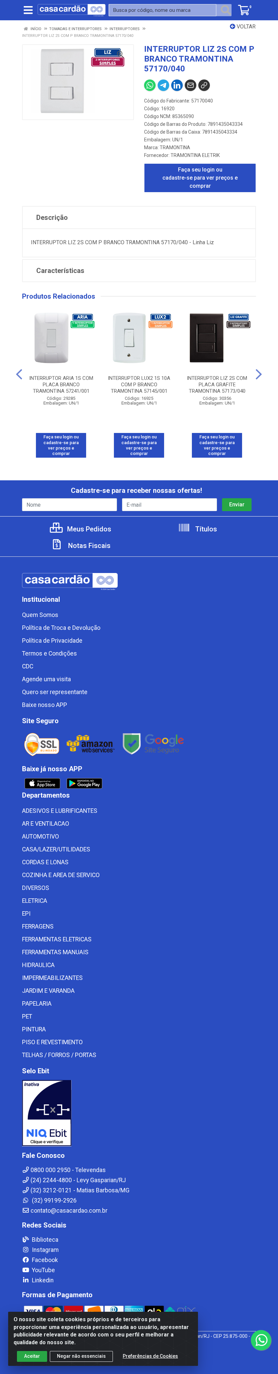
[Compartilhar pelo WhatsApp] (150, 85)
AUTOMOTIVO (40, 836)
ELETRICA (34, 900)
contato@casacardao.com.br (69, 1210)
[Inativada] (139, 1113)
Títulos (205, 529)
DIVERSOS (35, 888)
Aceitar (32, 1356)
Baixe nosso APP (44, 705)
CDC (27, 666)
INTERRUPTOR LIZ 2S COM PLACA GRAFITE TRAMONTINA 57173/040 (217, 384)
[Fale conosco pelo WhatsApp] (261, 1340)
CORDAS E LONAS (45, 862)
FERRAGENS (38, 926)
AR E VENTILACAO (45, 823)
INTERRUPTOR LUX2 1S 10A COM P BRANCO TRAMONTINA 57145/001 (139, 384)
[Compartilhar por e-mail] (190, 85)
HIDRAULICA (38, 965)
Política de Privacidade (52, 640)
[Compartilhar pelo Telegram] (163, 85)
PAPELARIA (37, 1003)
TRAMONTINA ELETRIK (195, 155)
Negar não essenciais (81, 1356)
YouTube (43, 1270)
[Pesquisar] (226, 10)
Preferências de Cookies (150, 1356)
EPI (26, 913)
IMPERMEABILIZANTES (52, 978)
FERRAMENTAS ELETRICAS (57, 939)
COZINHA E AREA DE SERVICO (61, 875)
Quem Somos (40, 615)
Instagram (45, 1249)
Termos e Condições (49, 653)
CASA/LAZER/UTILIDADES (56, 849)
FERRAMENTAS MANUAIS (55, 952)
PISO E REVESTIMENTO (52, 1042)
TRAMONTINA (175, 147)
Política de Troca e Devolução (61, 627)
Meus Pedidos (88, 529)
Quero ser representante (54, 692)
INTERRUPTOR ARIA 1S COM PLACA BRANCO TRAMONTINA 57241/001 (61, 384)
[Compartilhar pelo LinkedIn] (177, 85)
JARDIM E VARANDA (48, 990)
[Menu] (28, 10)
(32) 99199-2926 (54, 1200)
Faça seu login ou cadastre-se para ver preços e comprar (200, 177)
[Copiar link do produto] (204, 85)
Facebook (44, 1260)
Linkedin (42, 1280)
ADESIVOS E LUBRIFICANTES (59, 810)
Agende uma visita (46, 679)
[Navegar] (19, 374)
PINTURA (34, 1029)
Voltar (245, 26)
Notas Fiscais (88, 546)
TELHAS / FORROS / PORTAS (59, 1055)
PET (27, 1016)
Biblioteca (44, 1239)
